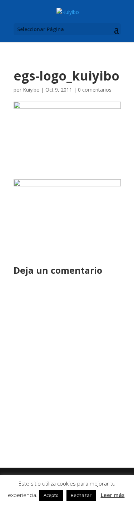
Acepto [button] (51, 495)
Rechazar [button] (81, 495)
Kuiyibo (31, 89)
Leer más (113, 494)
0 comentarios (94, 89)
